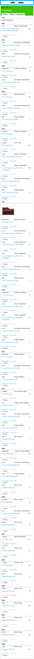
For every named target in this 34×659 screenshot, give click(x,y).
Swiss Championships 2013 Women (13, 244)
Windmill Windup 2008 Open (11, 513)
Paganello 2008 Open (8, 525)
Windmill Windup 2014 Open (11, 181)
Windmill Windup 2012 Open (11, 331)
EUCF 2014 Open (7, 134)
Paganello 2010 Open (8, 439)
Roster (12, 14)
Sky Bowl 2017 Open (8, 56)
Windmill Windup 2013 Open (11, 269)
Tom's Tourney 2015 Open (10, 119)
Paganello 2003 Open (8, 620)
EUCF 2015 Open (7, 97)
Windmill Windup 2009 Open (11, 465)
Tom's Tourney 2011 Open (10, 379)
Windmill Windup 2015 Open (11, 108)
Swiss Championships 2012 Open (12, 306)
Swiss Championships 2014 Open (12, 156)
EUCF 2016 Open (7, 71)
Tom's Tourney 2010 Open (10, 428)
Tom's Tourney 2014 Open (10, 192)
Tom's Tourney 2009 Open (10, 476)
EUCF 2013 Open (7, 222)
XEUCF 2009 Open (8, 453)
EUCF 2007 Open (7, 539)
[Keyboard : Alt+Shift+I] (7, 7)
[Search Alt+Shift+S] (31, 2)
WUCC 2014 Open (7, 145)
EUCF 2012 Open (7, 295)
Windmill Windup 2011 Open (11, 368)
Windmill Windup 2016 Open (11, 82)
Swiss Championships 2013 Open (12, 233)
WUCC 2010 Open (7, 405)
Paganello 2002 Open (8, 635)
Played (5, 37)
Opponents (20, 14)
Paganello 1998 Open (8, 649)
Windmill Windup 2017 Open (11, 45)
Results (5, 14)
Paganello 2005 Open (8, 591)
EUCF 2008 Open (7, 502)
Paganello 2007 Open (8, 550)
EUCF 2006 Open (7, 565)
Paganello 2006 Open (8, 576)
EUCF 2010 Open (7, 394)
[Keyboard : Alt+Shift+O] (9, 7)
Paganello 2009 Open (8, 487)
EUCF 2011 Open (7, 357)
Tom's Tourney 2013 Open (10, 280)
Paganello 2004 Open (8, 605)
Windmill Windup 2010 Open (11, 416)
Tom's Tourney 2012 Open (10, 342)
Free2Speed (5, 170)
